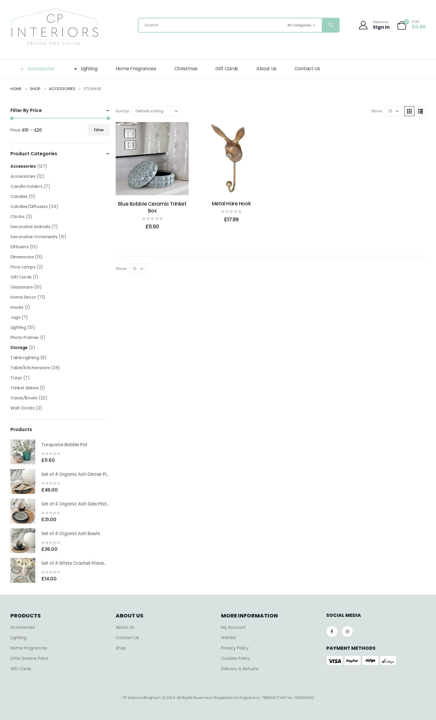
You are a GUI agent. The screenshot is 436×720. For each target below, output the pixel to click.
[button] (409, 111)
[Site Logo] (54, 27)
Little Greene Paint (29, 658)
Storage (19, 348)
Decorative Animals (30, 227)
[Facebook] (332, 631)
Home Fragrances (136, 68)
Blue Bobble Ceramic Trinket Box (152, 207)
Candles (19, 196)
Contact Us (307, 68)
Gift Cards (226, 68)
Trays (16, 378)
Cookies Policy (235, 658)
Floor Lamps (22, 267)
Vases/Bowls (23, 398)
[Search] (330, 25)
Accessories (40, 68)
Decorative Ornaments (34, 237)
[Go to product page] (22, 451)
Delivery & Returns (240, 669)
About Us (266, 68)
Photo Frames (24, 337)
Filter (99, 129)
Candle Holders (26, 186)
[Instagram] (347, 631)
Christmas (186, 68)
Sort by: (123, 111)
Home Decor (23, 297)
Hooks (16, 307)
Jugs (15, 317)
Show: (377, 111)
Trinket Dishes (24, 388)
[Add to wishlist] (137, 158)
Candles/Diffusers (29, 206)
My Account (233, 627)
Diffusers (19, 247)
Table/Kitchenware (30, 368)
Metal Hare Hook (231, 203)
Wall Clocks (22, 408)
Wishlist (228, 638)
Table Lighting (24, 358)
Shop (121, 648)
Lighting (89, 68)
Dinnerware (22, 257)
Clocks (17, 217)
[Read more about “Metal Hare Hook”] (231, 158)
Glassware (21, 287)
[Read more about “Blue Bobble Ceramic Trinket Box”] (152, 159)
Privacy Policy (235, 648)
